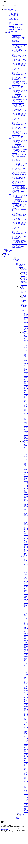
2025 (10, 138)
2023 (10, 42)
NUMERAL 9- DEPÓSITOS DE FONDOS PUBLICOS (19, 64)
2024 (10, 88)
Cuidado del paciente (11, 251)
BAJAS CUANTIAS (20, 187)
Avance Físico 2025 (13, 18)
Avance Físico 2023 (13, 15)
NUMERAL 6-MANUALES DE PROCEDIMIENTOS (19, 157)
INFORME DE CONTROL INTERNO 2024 (15, 28)
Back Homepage (4, 829)
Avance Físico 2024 (13, 17)
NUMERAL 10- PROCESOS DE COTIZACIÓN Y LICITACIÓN (19, 67)
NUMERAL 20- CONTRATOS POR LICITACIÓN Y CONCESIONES (19, 78)
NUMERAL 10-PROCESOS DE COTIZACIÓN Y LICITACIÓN (19, 171)
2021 (10, 22)
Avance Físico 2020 (13, 12)
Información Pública (8, 9)
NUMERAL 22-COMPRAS (18, 185)
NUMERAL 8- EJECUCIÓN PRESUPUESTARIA (19, 61)
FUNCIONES (18, 49)
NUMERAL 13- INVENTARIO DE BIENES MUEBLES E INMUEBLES (19, 75)
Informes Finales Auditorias (18, 37)
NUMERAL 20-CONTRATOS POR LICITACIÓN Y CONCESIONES (19, 182)
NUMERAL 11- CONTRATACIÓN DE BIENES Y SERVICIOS (19, 71)
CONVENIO (18, 164)
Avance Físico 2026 (13, 19)
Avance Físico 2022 (13, 14)
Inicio (4, 8)
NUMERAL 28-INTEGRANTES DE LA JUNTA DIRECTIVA (18, 191)
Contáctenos (6, 254)
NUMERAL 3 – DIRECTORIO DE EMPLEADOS (19, 150)
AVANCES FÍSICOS (11, 10)
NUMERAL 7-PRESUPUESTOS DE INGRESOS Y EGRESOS (18, 161)
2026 (10, 194)
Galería (5, 249)
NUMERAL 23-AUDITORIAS (19, 188)
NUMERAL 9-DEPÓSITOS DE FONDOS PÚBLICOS (19, 169)
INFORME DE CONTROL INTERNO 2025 (15, 30)
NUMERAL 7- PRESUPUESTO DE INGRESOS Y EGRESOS (19, 58)
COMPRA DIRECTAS (20, 186)
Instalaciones (9, 250)
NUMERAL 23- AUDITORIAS (19, 83)
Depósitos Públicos (16, 36)
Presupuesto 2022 (16, 41)
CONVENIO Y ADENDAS (18, 108)
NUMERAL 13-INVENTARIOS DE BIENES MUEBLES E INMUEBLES (19, 179)
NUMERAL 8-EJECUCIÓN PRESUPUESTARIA (18, 166)
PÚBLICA (8, 32)
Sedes (4, 253)
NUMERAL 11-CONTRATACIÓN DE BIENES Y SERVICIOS (19, 175)
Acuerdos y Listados (16, 35)
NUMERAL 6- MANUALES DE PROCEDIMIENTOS (19, 56)
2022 (10, 23)
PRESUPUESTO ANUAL (21, 106)
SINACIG (8, 21)
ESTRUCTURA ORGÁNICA (19, 47)
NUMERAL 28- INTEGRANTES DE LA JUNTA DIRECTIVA (18, 86)
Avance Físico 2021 (13, 13)
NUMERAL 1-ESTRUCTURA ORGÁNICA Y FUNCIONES (19, 44)
